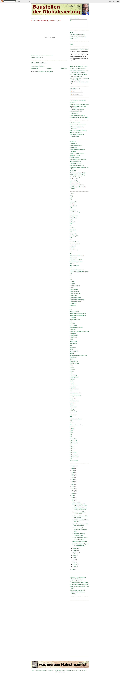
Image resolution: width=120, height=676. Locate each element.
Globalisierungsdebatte (75, 301)
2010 (73, 493)
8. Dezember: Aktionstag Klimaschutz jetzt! (46, 20)
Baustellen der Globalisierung (77, 115)
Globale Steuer (73, 295)
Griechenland (73, 303)
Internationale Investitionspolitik (78, 313)
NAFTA (71, 359)
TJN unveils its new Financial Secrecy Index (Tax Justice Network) (77, 592)
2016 (73, 479)
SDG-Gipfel (72, 387)
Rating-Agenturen (74, 377)
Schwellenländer (74, 385)
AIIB (71, 208)
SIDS (71, 391)
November (75, 548)
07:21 (51, 55)
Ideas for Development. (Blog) (77, 173)
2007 (73, 500)
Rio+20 (71, 381)
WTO (71, 458)
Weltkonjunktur (73, 452)
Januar (75, 566)
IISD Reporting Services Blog (77, 175)
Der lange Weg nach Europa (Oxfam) (79, 584)
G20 (71, 267)
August (75, 555)
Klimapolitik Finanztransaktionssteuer (79, 331)
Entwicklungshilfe (74, 236)
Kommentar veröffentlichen (38, 66)
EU (70, 239)
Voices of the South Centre (76, 185)
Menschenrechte (74, 351)
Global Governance (74, 291)
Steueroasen (73, 407)
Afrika (71, 200)
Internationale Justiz (75, 319)
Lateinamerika (73, 343)
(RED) (71, 196)
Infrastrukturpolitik (74, 311)
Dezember (75, 502)
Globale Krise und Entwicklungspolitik (79, 104)
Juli (74, 557)
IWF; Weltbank (73, 325)
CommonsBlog (73, 147)
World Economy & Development (78, 36)
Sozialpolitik (73, 399)
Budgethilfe (72, 222)
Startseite (49, 68)
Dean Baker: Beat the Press (77, 165)
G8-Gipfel (72, 281)
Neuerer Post (34, 68)
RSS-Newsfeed (73, 38)
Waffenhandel (73, 440)
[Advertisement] (77, 628)
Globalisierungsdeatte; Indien (77, 299)
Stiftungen (72, 409)
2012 (73, 488)
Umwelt (71, 423)
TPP (71, 417)
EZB (71, 251)
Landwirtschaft (73, 341)
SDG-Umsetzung (74, 389)
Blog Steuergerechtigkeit (76, 145)
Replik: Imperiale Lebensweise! (77, 124)
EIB (71, 231)
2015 (73, 481)
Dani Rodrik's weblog (75, 155)
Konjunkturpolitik (74, 335)
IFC (71, 307)
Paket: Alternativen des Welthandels (79, 117)
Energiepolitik (73, 234)
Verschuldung (73, 438)
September (76, 553)
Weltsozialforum (74, 454)
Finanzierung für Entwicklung (77, 255)
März (74, 562)
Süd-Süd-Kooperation (75, 411)
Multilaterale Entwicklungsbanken (78, 355)
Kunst (71, 339)
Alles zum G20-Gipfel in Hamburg (78, 130)
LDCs (71, 345)
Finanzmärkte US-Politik (76, 259)
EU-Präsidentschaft (75, 243)
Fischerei (72, 263)
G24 (71, 273)
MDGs (71, 349)
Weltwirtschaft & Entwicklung (77, 34)
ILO (71, 309)
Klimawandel (73, 333)
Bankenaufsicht (74, 216)
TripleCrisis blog (74, 181)
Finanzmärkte (73, 257)
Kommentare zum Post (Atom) (45, 71)
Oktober (75, 550)
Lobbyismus (73, 347)
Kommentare (75, 94)
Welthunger (72, 450)
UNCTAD (72, 428)
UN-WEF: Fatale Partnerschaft (77, 68)
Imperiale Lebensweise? (76, 132)
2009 (73, 495)
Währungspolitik (74, 443)
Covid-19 (72, 228)
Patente (72, 371)
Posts (73, 91)
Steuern (72, 405)
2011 (73, 491)
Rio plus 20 (72, 102)
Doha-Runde (73, 230)
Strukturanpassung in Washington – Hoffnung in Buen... (79, 529)
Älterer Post (64, 68)
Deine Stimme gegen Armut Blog (78, 159)
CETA (71, 224)
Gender (71, 287)
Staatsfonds (73, 403)
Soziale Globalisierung (75, 395)
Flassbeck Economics (75, 161)
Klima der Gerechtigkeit (76, 177)
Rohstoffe (72, 383)
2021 (73, 468)
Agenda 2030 (73, 202)
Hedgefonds (73, 305)
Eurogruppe (72, 246)
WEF (71, 444)
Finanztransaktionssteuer (76, 261)
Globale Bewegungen (75, 293)
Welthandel (72, 448)
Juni (74, 559)
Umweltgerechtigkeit (75, 183)
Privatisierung (73, 375)
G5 (70, 275)
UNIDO (71, 433)
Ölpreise (72, 367)
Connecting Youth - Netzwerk (77, 153)
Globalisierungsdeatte (75, 297)
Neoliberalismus (74, 361)
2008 (73, 497)
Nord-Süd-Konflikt (74, 363)
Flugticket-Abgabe (74, 265)
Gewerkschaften (74, 289)
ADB (71, 198)
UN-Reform (72, 427)
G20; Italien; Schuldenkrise (76, 269)
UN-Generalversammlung (76, 425)
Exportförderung (74, 249)
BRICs (71, 220)
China (71, 226)
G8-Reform (72, 283)
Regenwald (72, 379)
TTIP (71, 421)
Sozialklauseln (73, 397)
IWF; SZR (72, 323)
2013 (73, 486)
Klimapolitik (39, 57)
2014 (73, 484)
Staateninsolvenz (74, 401)
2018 (73, 475)
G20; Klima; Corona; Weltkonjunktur (79, 271)
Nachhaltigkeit (73, 357)
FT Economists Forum (75, 163)
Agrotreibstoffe (73, 206)
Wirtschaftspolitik (74, 456)
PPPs (71, 373)
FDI (71, 253)
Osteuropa (72, 369)
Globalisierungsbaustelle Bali (79, 541)
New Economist (74, 179)
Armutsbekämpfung (75, 212)
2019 (73, 472)
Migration (72, 353)
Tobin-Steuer (73, 415)
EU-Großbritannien (74, 241)
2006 (73, 569)
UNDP (71, 431)
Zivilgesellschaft (74, 460)
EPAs (71, 238)
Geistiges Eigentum (75, 285)
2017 (73, 477)
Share (71, 44)
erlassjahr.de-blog (74, 157)
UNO (71, 435)
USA (71, 436)
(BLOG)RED (73, 171)
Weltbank (72, 446)
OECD (71, 365)
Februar (75, 564)
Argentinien (72, 210)
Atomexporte (73, 214)
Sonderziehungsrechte (75, 393)
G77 (71, 279)
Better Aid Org (73, 143)
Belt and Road (73, 218)
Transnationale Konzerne (76, 419)
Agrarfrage (72, 204)
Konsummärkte (73, 337)
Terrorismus (73, 413)
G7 (70, 277)
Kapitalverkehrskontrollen (76, 327)
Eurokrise (72, 247)
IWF (71, 321)
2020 (73, 470)
